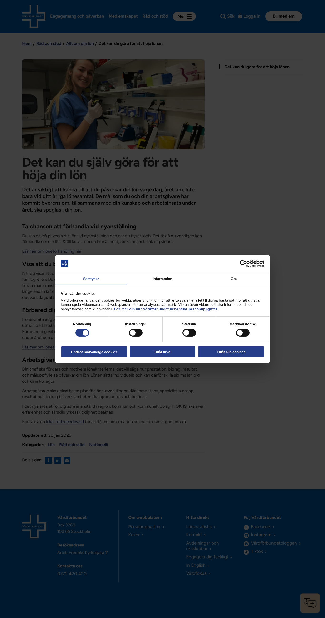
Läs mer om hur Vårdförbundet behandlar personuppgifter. (166, 309)
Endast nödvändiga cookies (94, 352)
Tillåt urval (162, 352)
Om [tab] (234, 279)
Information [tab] (162, 279)
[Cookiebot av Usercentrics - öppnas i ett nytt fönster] (243, 263)
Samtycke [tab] (91, 279)
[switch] (136, 333)
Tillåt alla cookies (231, 352)
